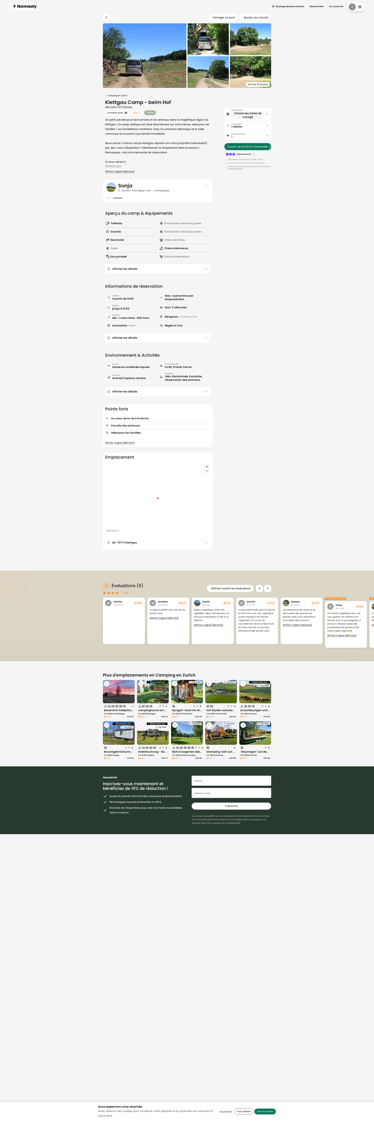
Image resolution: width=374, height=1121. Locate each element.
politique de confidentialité (226, 823)
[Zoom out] (207, 471)
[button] (247, 114)
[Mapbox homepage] (112, 530)
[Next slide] (267, 588)
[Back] (106, 17)
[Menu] (356, 6)
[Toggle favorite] (106, 683)
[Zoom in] (207, 467)
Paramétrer (226, 1111)
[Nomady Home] (25, 6)
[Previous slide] (259, 588)
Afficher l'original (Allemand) (119, 171)
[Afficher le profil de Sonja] (206, 185)
